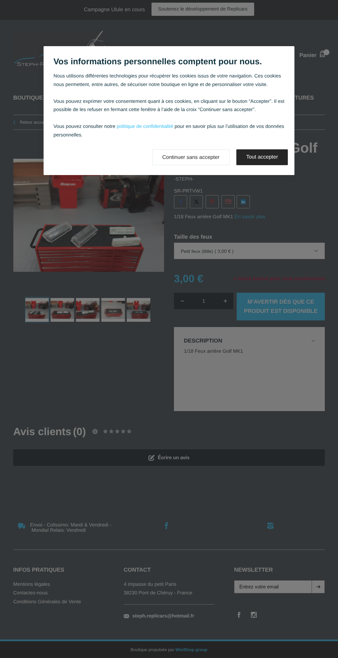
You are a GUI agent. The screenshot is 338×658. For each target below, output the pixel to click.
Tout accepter (262, 157)
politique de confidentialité (145, 126)
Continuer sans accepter (191, 157)
